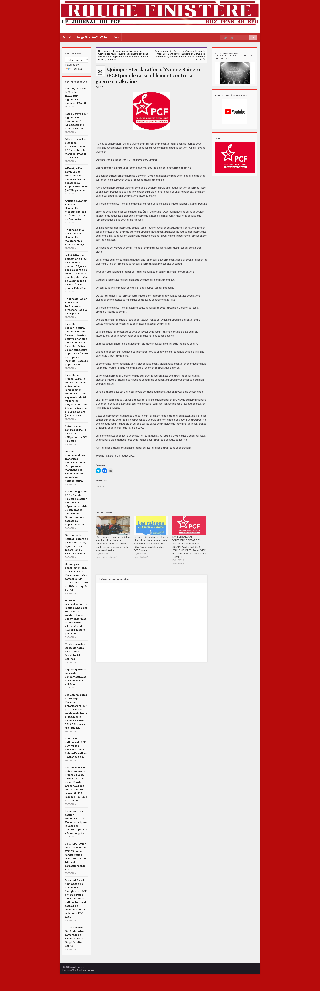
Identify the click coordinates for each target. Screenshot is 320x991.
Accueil (66, 37)
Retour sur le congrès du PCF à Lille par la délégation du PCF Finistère (76, 433)
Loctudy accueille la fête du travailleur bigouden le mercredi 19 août (75, 96)
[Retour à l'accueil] (160, 16)
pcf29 (101, 86)
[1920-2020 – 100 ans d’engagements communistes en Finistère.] (235, 72)
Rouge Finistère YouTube (91, 37)
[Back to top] (312, 983)
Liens (115, 37)
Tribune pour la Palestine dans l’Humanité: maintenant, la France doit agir (74, 237)
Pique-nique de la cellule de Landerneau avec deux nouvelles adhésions (75, 677)
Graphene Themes (85, 970)
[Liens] (235, 157)
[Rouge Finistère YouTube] (235, 111)
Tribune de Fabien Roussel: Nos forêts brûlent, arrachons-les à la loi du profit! (76, 306)
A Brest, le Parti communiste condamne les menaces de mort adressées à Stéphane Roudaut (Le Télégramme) (76, 179)
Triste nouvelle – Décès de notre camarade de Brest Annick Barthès (75, 651)
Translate (76, 68)
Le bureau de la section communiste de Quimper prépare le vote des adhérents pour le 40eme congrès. (76, 822)
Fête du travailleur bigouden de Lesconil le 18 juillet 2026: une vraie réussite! (76, 121)
